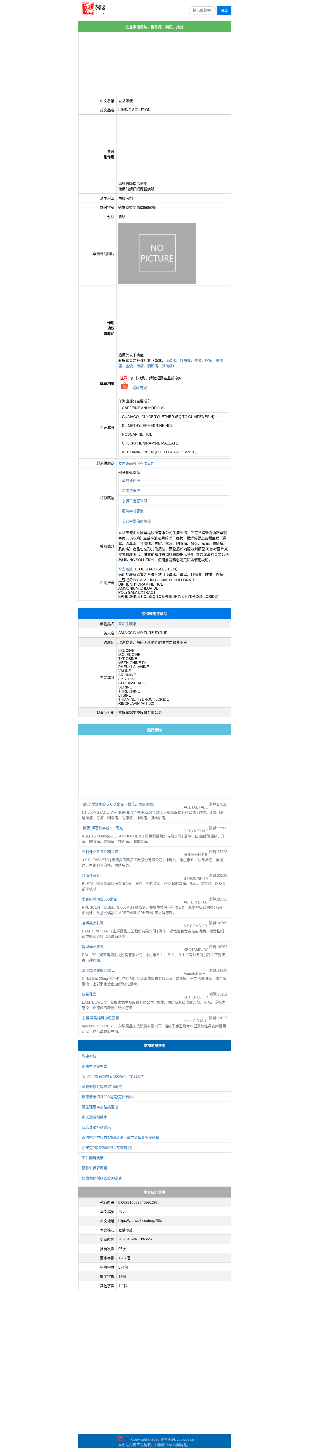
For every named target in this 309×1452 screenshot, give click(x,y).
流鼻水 (170, 360)
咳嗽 (198, 360)
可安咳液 (125, 569)
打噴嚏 (185, 360)
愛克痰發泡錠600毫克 (99, 899)
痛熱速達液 (131, 480)
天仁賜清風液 (93, 1158)
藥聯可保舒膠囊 (94, 1168)
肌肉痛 (167, 366)
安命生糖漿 (127, 624)
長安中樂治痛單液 (136, 521)
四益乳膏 (89, 994)
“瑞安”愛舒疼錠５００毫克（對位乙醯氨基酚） (119, 804)
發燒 (129, 366)
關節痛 (152, 366)
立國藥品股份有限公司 (136, 463)
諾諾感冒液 (131, 491)
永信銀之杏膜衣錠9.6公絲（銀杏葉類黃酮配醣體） (122, 1138)
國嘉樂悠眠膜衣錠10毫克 (102, 1087)
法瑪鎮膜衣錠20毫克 (98, 970)
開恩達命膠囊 (93, 947)
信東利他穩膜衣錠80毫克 (102, 1178)
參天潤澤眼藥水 (94, 1117)
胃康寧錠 (89, 1056)
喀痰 (208, 360)
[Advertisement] (154, 64)
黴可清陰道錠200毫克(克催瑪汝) (108, 1097)
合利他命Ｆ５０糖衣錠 (100, 852)
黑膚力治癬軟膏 (94, 1066)
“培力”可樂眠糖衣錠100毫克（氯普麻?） (114, 1076)
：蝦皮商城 (137, 388)
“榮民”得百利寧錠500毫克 (102, 828)
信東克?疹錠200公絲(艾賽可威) (107, 1148)
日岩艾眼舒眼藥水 (96, 1127)
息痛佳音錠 (91, 875)
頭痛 (140, 366)
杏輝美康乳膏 (93, 923)
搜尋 (224, 11)
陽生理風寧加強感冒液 (100, 1107)
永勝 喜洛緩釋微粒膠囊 (100, 1018)
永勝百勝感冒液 (134, 501)
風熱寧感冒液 (133, 511)
